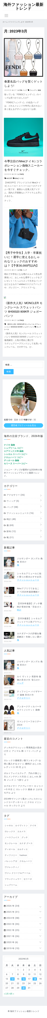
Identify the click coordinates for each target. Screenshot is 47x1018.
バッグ (12, 507)
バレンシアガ (11, 861)
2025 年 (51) (12, 912)
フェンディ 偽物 (35, 90)
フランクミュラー (13, 879)
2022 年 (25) (12, 930)
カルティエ (22, 849)
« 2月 (6, 994)
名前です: (8, 419)
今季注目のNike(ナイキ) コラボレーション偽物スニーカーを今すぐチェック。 (23, 165)
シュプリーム (11, 885)
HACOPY (9, 178)
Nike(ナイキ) (19, 178)
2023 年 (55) (12, 924)
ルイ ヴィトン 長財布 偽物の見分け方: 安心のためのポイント (30, 679)
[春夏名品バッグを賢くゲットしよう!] (23, 76)
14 (12, 979)
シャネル (9, 825)
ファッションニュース (20, 513)
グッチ (25, 837)
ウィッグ (12, 501)
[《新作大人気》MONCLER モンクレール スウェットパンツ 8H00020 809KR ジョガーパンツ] (5, 297)
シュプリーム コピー (13, 448)
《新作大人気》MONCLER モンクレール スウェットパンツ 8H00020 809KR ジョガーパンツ (23, 309)
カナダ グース (26, 843)
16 (23, 979)
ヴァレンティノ (12, 867)
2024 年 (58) (12, 918)
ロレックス (10, 831)
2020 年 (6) (12, 942)
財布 (11, 531)
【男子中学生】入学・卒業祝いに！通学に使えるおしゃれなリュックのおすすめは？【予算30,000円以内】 (23, 259)
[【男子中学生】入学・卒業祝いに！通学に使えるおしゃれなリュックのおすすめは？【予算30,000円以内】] (23, 247)
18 (35, 979)
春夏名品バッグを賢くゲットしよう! (23, 83)
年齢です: (28, 419)
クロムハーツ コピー (13, 457)
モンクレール (11, 843)
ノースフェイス (12, 837)
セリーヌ (28, 879)
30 (23, 988)
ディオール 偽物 (11, 460)
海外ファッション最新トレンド (23, 6)
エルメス (21, 831)
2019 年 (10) (12, 948)
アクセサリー (15, 495)
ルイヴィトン (21, 825)
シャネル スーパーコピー (15, 454)
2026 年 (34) (12, 906)
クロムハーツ (25, 861)
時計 (11, 519)
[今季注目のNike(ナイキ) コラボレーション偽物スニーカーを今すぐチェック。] (23, 156)
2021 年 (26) (12, 936)
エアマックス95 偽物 (14, 451)
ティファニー (11, 855)
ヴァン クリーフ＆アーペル (17, 873)
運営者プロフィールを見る (23, 425)
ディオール (10, 849)
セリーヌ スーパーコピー (15, 463)
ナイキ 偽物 (9, 445)
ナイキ (33, 825)
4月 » (11, 994)
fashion (23, 855)
